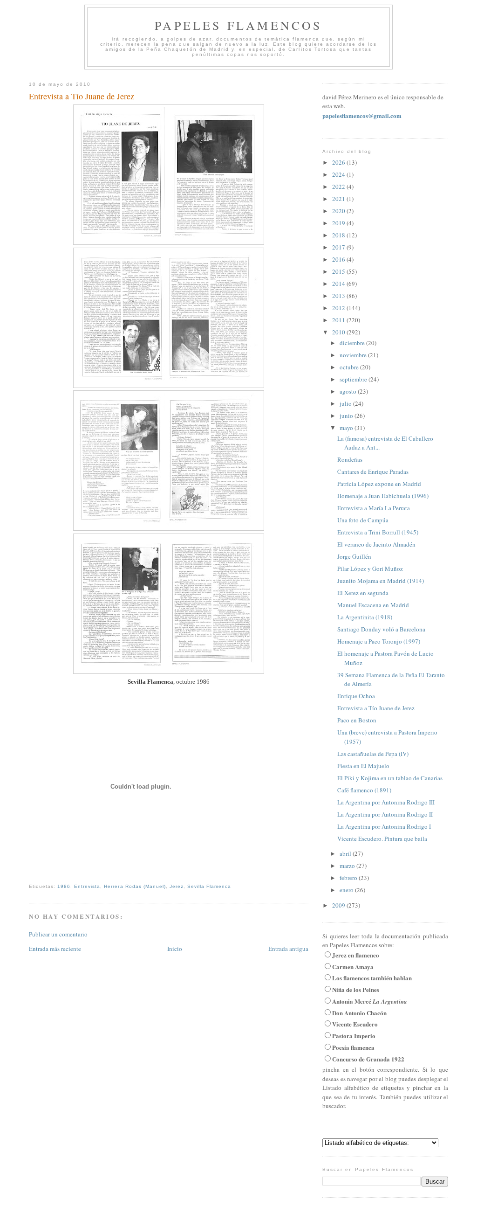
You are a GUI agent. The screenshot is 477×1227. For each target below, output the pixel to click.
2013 (339, 295)
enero (347, 890)
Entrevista (87, 886)
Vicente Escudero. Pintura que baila (382, 838)
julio (346, 403)
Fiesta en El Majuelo (363, 766)
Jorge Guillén (354, 556)
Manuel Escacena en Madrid (373, 605)
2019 (339, 223)
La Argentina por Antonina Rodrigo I (384, 826)
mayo (347, 427)
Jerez (177, 886)
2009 (339, 905)
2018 (339, 235)
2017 (339, 247)
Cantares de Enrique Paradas (373, 471)
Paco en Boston (356, 720)
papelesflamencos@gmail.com (362, 115)
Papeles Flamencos (238, 25)
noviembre (354, 355)
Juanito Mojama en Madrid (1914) (380, 580)
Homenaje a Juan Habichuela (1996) (383, 496)
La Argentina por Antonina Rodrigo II (385, 814)
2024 (339, 174)
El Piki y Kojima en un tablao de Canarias (390, 778)
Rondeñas (349, 459)
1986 (63, 886)
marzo (348, 865)
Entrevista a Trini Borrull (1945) (377, 532)
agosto (349, 391)
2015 (339, 271)
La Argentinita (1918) (364, 617)
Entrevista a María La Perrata (373, 508)
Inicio (174, 948)
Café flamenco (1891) (364, 790)
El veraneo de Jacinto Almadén (376, 544)
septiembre (354, 379)
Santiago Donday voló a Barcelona (381, 629)
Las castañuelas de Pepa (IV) (373, 753)
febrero (349, 877)
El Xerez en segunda (362, 593)
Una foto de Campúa (362, 520)
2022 (339, 186)
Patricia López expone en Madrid (379, 483)
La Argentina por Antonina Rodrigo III (386, 802)
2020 (339, 211)
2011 (339, 320)
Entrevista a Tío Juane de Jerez (81, 96)
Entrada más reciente (55, 948)
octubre (350, 367)
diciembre (353, 343)
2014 (339, 283)
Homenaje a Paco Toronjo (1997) (378, 641)
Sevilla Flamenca (209, 886)
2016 (339, 259)
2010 (339, 332)
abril (346, 853)
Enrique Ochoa (356, 696)
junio (347, 415)
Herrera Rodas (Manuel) (134, 886)
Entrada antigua (288, 948)
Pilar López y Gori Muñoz (370, 568)
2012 (339, 308)
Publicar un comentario (58, 934)
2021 (339, 198)
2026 (339, 162)
